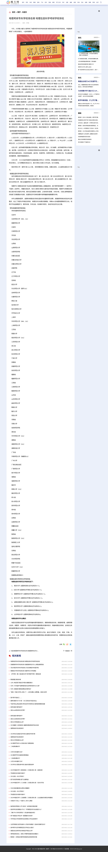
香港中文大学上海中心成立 (84, 67)
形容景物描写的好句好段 (84, 136)
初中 (46, 2)
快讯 (31, 2)
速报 (71, 2)
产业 (42, 2)
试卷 (67, 2)
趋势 (53, 2)
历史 (82, 2)
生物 (78, 2)
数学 (19, 12)
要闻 (34, 2)
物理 (90, 2)
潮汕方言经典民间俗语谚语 (84, 139)
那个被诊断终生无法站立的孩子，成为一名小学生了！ (91, 69)
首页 (23, 2)
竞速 (50, 2)
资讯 (27, 2)
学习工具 (58, 2)
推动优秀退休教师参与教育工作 (86, 64)
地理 (86, 2)
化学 (97, 2)
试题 (75, 2)
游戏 (38, 2)
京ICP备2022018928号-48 (57, 848)
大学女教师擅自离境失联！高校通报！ (87, 61)
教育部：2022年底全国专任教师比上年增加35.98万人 (91, 131)
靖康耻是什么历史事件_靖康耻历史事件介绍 (89, 133)
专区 (63, 2)
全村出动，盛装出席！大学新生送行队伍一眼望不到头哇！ (92, 122)
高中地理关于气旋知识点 (84, 142)
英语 (94, 2)
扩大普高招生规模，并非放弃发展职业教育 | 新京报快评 (92, 58)
